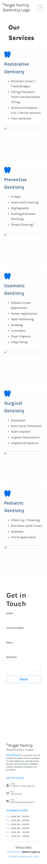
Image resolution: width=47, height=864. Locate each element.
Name (9, 613)
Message (11, 657)
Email (9, 642)
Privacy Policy (23, 847)
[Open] (40, 7)
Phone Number (15, 628)
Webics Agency (31, 851)
